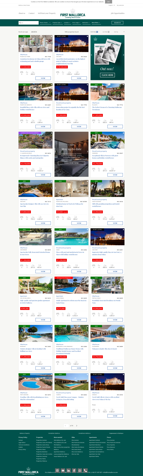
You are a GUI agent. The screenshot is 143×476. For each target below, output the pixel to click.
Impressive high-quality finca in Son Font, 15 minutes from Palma (106, 253)
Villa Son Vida (75, 454)
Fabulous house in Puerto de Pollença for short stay (69, 205)
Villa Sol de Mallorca (77, 452)
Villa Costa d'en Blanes (78, 447)
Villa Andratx (75, 440)
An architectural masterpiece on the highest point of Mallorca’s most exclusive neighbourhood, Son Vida (70, 61)
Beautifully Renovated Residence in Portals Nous (106, 302)
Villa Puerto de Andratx (78, 442)
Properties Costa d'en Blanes (44, 442)
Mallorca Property (25, 433)
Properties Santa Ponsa (42, 445)
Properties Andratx (41, 440)
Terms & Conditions (24, 445)
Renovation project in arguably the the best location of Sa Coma (70, 108)
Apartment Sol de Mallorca (96, 452)
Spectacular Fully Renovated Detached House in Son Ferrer (35, 253)
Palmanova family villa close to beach (104, 349)
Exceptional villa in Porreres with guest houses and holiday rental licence (105, 157)
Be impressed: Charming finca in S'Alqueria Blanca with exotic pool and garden (34, 157)
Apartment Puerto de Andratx (97, 442)
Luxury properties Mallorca (61, 454)
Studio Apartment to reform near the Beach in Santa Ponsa (71, 302)
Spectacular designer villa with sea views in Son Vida (34, 205)
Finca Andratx (111, 440)
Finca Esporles (111, 445)
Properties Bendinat (41, 452)
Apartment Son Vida (94, 454)
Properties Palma (41, 458)
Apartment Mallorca (59, 452)
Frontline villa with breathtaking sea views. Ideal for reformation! (34, 398)
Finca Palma (110, 449)
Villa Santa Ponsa (76, 449)
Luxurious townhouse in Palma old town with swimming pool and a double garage (35, 60)
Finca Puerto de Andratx (113, 442)
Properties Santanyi (41, 456)
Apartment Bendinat (95, 445)
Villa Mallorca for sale (60, 440)
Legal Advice (22, 442)
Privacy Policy (22, 449)
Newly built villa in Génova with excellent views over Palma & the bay (105, 398)
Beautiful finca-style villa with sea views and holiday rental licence (34, 108)
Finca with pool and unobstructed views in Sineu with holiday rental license (70, 253)
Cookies (21, 447)
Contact (32, 13)
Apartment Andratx (94, 440)
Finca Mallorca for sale (60, 442)
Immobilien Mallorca (54, 433)
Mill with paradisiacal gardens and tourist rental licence (105, 205)
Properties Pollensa (41, 461)
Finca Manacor (111, 447)
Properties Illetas (41, 449)
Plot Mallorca (57, 445)
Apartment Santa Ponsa (95, 449)
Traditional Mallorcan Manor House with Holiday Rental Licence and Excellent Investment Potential (69, 351)
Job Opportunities (117, 13)
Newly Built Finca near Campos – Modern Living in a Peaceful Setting (70, 398)
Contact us (107, 69)
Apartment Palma (94, 456)
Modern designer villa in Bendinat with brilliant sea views (33, 350)
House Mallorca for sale (60, 456)
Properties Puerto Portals (43, 447)
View (43, 78)
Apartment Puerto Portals (96, 447)
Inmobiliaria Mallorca (84, 433)
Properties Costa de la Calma (44, 454)
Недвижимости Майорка (116, 433)
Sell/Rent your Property (47, 13)
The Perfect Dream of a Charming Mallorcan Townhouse (107, 108)
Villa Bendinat (75, 445)
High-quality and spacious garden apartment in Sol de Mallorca (35, 302)
